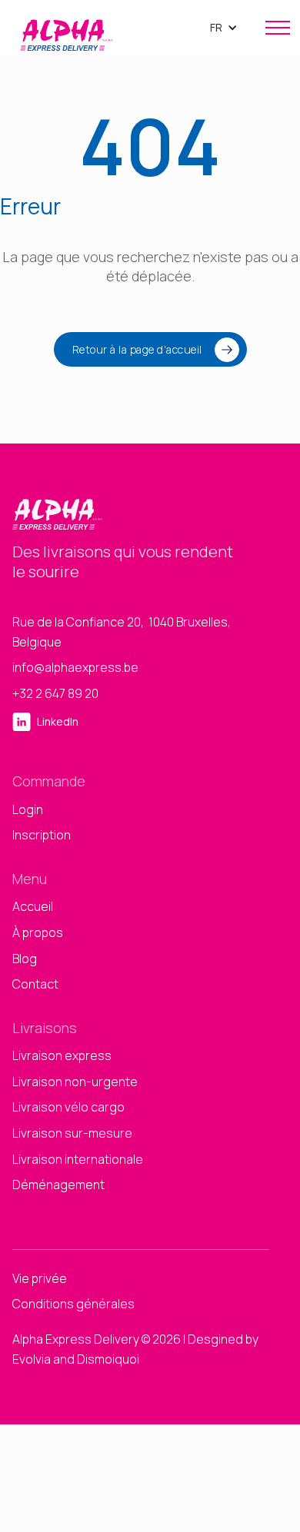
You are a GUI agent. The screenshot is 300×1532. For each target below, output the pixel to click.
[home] (62, 27)
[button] (224, 27)
